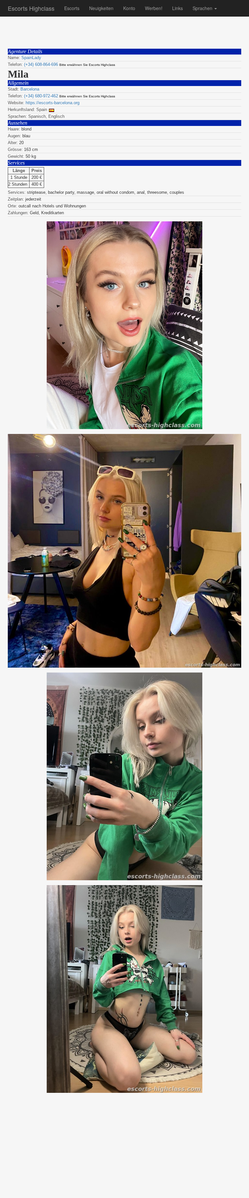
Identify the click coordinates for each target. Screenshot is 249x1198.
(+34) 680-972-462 (41, 95)
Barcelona (29, 89)
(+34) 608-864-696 (41, 64)
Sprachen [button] (203, 8)
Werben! (153, 8)
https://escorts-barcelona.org (52, 102)
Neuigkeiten (101, 8)
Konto (129, 8)
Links (177, 8)
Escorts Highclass (31, 8)
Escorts (71, 8)
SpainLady (31, 57)
